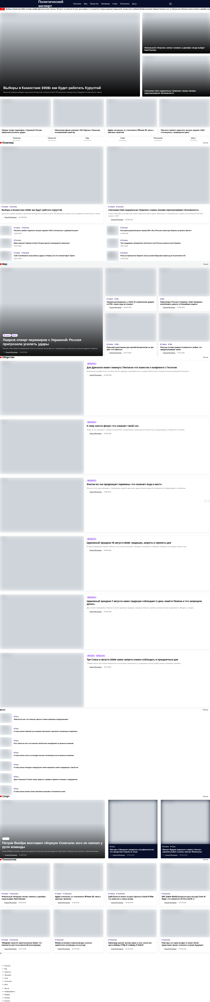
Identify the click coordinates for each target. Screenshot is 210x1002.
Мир (5, 969)
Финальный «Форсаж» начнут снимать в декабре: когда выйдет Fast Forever (174, 49)
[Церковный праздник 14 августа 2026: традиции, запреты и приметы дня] (42, 563)
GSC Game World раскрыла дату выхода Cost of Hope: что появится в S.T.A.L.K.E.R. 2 (184, 897)
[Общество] (51, 139)
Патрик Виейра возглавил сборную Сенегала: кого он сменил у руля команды (161, 9)
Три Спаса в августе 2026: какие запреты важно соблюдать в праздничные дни (132, 659)
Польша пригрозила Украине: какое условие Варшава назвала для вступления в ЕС (153, 256)
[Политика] (16, 139)
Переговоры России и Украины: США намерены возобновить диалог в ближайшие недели (181, 303)
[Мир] (87, 139)
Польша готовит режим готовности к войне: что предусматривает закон (181, 348)
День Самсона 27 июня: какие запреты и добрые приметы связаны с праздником (45, 779)
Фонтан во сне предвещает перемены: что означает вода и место (124, 484)
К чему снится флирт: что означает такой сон (88, 9)
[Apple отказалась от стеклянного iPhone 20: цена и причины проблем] (131, 113)
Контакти (7, 1001)
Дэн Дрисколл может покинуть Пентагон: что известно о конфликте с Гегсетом (62, 9)
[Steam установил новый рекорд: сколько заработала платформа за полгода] (78, 923)
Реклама (7, 998)
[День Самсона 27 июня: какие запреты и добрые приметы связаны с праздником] (6, 778)
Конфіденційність (9, 991)
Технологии (7, 981)
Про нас (6, 988)
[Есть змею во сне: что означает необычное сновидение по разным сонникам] (6, 742)
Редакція (7, 994)
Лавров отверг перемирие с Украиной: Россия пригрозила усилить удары (22, 131)
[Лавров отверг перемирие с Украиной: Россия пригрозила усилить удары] (25, 113)
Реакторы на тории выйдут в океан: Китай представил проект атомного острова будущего (182, 944)
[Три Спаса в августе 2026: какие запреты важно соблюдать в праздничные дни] (42, 680)
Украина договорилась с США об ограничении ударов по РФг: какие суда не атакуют (130, 303)
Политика (7, 966)
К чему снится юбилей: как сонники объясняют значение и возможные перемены (45, 731)
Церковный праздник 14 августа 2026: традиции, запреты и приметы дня (129, 542)
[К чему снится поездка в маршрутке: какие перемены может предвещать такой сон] (6, 766)
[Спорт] (122, 139)
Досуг (6, 984)
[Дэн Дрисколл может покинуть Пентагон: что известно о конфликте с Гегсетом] (42, 388)
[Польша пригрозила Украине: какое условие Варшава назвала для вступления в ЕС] (113, 256)
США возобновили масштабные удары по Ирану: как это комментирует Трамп (44, 256)
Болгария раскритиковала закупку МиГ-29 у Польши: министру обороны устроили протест (155, 230)
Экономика (7, 975)
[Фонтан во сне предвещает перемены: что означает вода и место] (42, 505)
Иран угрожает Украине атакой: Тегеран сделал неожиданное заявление (41, 243)
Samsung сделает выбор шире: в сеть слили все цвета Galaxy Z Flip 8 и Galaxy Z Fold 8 (130, 944)
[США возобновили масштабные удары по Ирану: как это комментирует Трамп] (6, 256)
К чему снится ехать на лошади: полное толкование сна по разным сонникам (44, 755)
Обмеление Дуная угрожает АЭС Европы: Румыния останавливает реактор (77, 131)
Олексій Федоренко (10, 217)
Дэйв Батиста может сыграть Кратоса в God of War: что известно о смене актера (131, 897)
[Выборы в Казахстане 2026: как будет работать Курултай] (70, 55)
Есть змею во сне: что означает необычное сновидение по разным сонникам (44, 743)
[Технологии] (158, 139)
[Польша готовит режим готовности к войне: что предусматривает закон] (184, 327)
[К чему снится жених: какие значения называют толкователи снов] (6, 790)
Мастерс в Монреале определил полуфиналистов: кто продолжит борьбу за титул (132, 850)
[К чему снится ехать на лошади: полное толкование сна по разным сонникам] (6, 754)
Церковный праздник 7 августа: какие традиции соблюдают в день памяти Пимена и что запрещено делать (144, 602)
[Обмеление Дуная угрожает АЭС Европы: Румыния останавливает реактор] (78, 113)
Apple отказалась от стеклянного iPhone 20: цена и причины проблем (130, 131)
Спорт (6, 978)
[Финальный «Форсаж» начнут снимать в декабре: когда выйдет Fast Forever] (176, 33)
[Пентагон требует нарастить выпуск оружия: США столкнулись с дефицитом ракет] (184, 113)
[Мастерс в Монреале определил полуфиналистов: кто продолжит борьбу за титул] (133, 822)
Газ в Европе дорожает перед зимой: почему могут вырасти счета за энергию (123, 9)
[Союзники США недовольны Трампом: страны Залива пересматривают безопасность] (176, 76)
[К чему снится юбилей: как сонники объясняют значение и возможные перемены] (6, 730)
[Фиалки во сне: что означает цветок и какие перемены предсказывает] (6, 718)
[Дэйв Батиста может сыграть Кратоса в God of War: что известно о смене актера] (132, 877)
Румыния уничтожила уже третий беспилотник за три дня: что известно (130, 348)
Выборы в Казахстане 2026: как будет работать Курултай (25, 9)
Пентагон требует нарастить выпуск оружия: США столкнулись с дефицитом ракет (183, 131)
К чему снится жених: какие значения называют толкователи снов (39, 791)
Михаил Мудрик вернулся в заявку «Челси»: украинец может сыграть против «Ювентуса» (182, 850)
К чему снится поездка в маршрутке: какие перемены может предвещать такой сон (46, 767)
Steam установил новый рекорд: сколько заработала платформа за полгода (73, 944)
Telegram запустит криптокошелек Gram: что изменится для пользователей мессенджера (22, 944)
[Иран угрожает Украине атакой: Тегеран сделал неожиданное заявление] (6, 243)
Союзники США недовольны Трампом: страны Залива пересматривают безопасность (170, 92)
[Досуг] (193, 139)
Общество (7, 972)
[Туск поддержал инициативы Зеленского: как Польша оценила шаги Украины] (113, 243)
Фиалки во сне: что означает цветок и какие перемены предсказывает (41, 719)
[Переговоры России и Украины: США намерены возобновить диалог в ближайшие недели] (184, 282)
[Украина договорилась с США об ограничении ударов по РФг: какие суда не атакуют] (130, 282)
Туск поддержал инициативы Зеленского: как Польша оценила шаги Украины (150, 243)
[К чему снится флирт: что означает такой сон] (42, 446)
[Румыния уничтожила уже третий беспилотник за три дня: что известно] (130, 327)
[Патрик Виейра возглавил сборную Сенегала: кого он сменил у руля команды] (52, 829)
